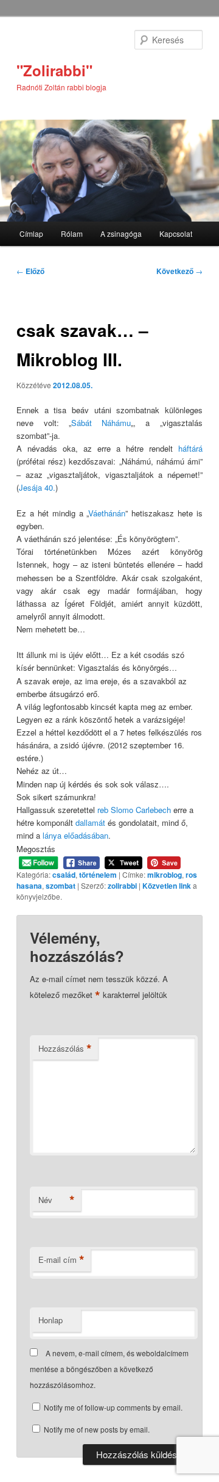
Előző (30, 271)
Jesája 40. (37, 487)
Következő (179, 271)
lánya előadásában (75, 835)
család (63, 874)
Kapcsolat (175, 233)
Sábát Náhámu (101, 422)
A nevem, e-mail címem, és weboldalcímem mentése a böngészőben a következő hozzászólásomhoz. (109, 1369)
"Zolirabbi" (54, 70)
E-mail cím (61, 1260)
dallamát (90, 822)
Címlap (31, 233)
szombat (60, 885)
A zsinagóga (121, 233)
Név (56, 1200)
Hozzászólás (65, 1048)
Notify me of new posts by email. (97, 1429)
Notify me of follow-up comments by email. (113, 1407)
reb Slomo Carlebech (134, 809)
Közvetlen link (167, 885)
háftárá (190, 448)
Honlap (50, 1320)
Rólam (72, 233)
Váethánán (106, 513)
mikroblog (164, 874)
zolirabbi (122, 885)
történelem (98, 874)
